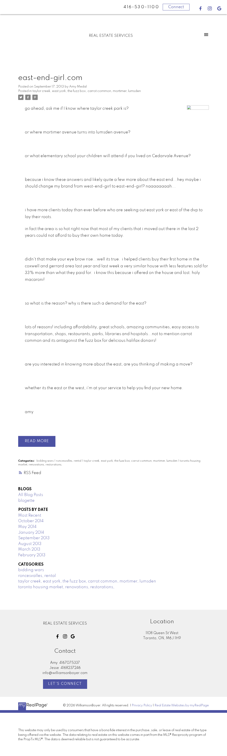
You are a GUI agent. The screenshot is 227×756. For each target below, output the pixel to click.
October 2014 (31, 521)
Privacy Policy (142, 705)
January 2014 (31, 533)
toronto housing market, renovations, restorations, (66, 587)
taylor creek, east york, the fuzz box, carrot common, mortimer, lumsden (87, 91)
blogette (26, 501)
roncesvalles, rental (69, 461)
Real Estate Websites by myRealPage (182, 705)
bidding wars (45, 461)
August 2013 (29, 544)
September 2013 (34, 538)
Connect (176, 7)
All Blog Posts (30, 495)
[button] (200, 8)
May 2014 (27, 527)
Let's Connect (65, 684)
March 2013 (29, 549)
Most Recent (29, 516)
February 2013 (31, 555)
